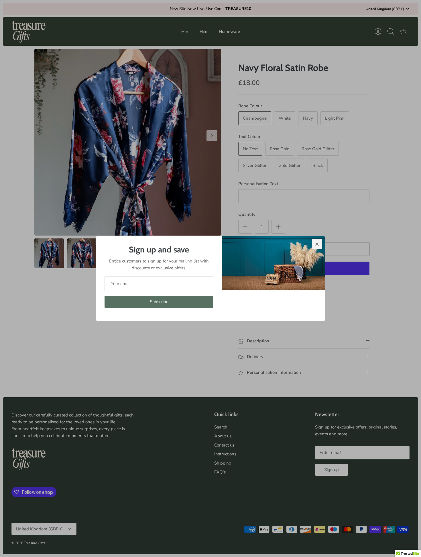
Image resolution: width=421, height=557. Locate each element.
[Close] (317, 244)
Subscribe (159, 302)
